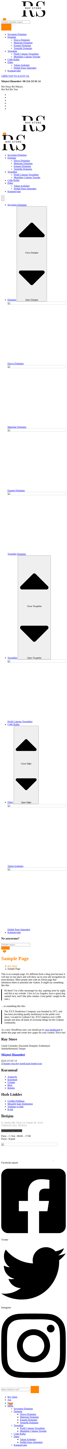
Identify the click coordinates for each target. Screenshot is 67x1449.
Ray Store (12, 966)
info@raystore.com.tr (11, 1130)
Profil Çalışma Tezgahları (26, 54)
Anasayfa (12, 1076)
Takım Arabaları (22, 65)
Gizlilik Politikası (15, 1101)
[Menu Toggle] (2, 198)
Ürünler (11, 1082)
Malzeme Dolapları (23, 42)
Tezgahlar (12, 51)
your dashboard (52, 1029)
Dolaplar (11, 37)
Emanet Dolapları (22, 45)
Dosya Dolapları (22, 40)
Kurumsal (12, 1079)
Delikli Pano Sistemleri (25, 68)
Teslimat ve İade (15, 1106)
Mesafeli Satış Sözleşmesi (20, 1104)
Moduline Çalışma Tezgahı (27, 56)
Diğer (10, 62)
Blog (9, 1085)
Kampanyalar (14, 70)
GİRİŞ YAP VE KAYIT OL (15, 76)
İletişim (11, 1088)
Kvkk (10, 1109)
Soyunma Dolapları (17, 34)
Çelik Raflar (13, 59)
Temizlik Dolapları (23, 48)
